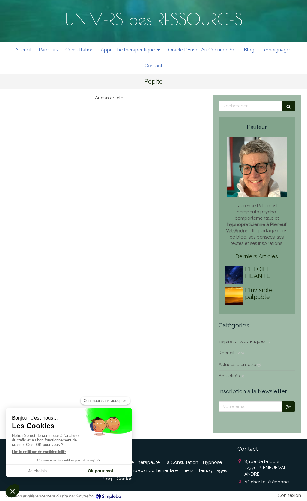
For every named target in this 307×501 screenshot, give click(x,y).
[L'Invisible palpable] (234, 296)
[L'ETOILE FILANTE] (234, 275)
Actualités (229, 376)
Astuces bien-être (237, 364)
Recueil (226, 353)
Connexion (289, 495)
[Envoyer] (288, 406)
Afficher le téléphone (266, 482)
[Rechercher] (288, 106)
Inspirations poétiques (242, 341)
